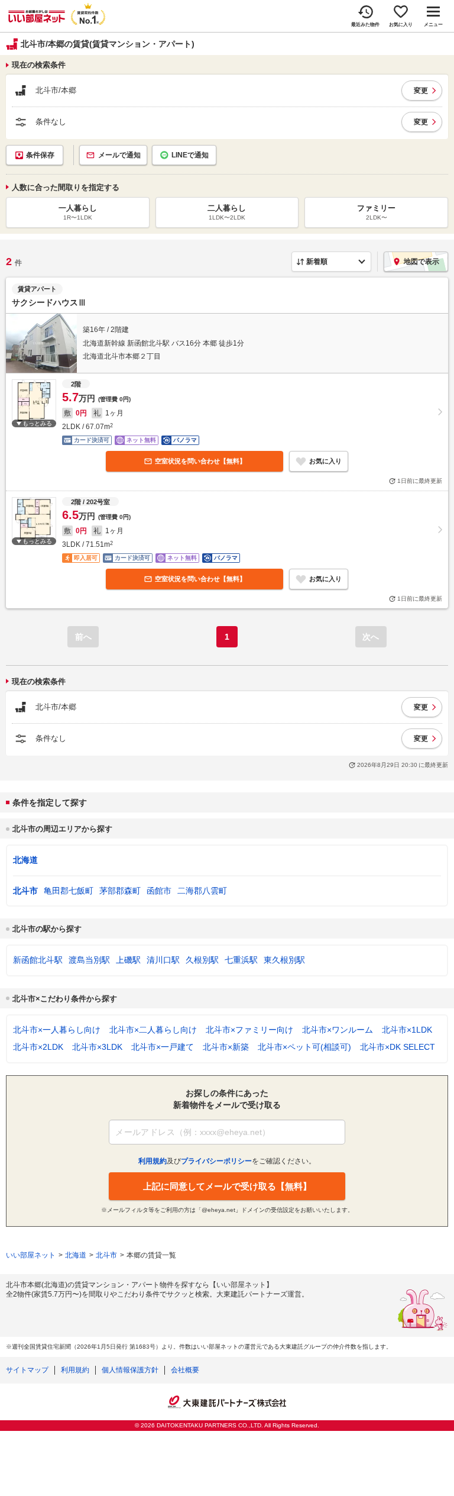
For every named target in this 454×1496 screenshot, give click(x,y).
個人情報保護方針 (130, 1370)
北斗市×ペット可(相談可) (304, 1047)
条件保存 (40, 155)
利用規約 (75, 1370)
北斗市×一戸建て (162, 1047)
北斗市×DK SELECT (397, 1047)
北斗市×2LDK (38, 1047)
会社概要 (185, 1370)
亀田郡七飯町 (68, 890)
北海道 (25, 860)
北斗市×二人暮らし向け (153, 1029)
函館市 (159, 890)
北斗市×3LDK (97, 1047)
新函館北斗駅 (38, 960)
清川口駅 (163, 960)
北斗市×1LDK (407, 1029)
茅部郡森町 (120, 890)
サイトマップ (27, 1370)
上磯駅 (128, 960)
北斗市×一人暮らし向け (56, 1029)
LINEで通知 (190, 155)
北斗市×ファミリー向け (249, 1029)
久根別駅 (202, 960)
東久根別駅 (284, 960)
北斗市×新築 (226, 1047)
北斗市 (25, 890)
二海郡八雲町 (202, 890)
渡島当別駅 (89, 960)
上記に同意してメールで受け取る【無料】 (227, 1186)
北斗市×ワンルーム (337, 1029)
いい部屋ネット (31, 1255)
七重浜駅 (241, 960)
